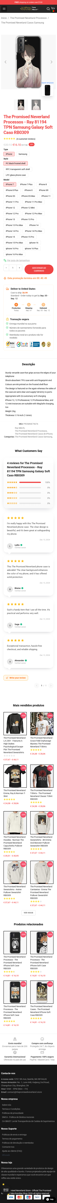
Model (6, 180)
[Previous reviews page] (36, 685)
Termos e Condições (11, 1109)
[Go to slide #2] (36, 105)
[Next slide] (51, 62)
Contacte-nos (8, 1147)
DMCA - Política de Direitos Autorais (18, 1117)
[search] (48, 8)
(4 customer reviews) (25, 139)
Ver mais (28, 913)
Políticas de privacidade (12, 1113)
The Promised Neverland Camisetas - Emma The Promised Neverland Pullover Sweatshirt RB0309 (41, 892)
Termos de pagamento (12, 1139)
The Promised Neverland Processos (28, 18)
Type (6, 149)
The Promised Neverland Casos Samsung (22, 22)
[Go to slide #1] (21, 105)
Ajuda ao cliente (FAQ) (12, 1151)
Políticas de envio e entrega (14, 1134)
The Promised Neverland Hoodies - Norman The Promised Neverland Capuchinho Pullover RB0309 (15, 843)
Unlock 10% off (5, 1190)
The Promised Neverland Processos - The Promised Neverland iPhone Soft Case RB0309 (15, 963)
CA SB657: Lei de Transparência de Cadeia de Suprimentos (28, 1121)
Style (6, 159)
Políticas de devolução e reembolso (18, 1143)
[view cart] (53, 8)
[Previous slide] (6, 62)
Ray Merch (20, 428)
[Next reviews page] (50, 685)
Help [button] (51, 1199)
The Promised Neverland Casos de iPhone (33, 434)
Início (4, 18)
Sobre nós (6, 1105)
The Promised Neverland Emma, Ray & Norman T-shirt (15, 793)
